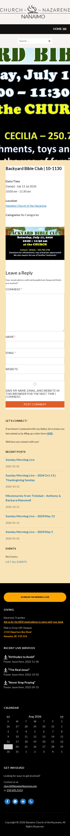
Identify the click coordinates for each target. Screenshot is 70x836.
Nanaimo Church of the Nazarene (26, 205)
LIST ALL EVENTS (16, 561)
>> (61, 716)
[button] (59, 29)
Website (12, 369)
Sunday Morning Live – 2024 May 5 (29, 531)
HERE (50, 433)
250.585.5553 (15, 790)
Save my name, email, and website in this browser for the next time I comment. (32, 393)
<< (8, 716)
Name (10, 336)
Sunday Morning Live (20, 459)
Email (11, 352)
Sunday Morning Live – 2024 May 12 (30, 516)
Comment (14, 289)
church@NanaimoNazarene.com (20, 786)
